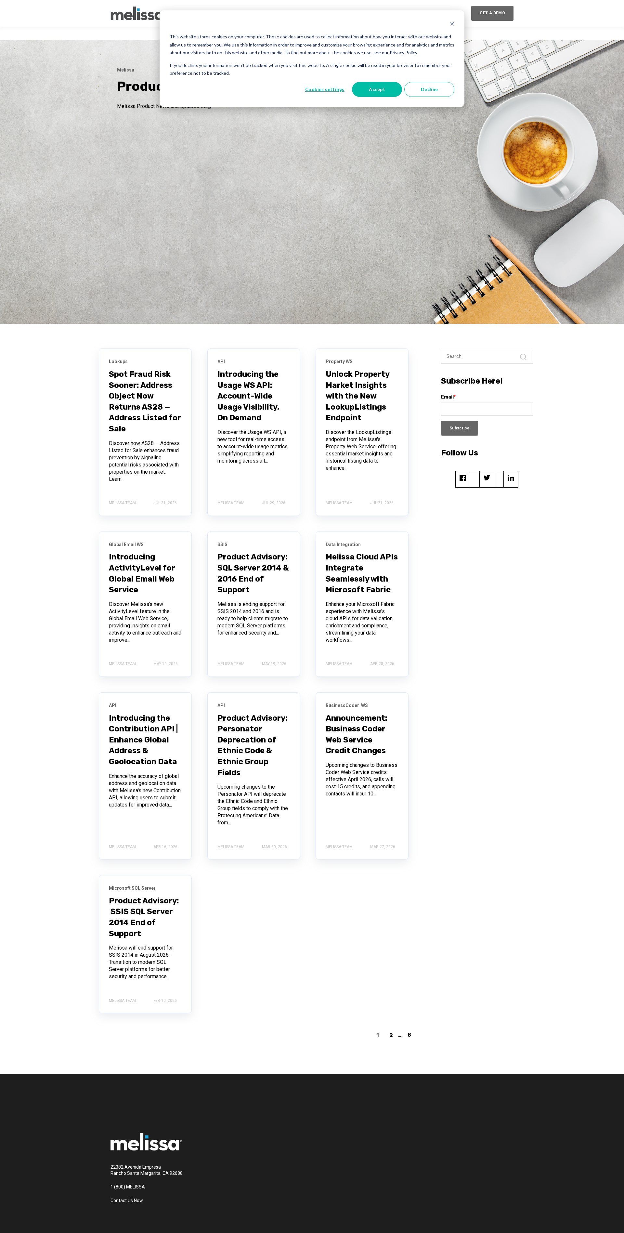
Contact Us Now (126, 1200)
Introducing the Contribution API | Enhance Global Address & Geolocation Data (143, 740)
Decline (429, 89)
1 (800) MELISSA (127, 1186)
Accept (377, 89)
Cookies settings (324, 89)
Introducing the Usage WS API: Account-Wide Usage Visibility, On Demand (248, 396)
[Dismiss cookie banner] (452, 24)
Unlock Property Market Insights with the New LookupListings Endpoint (357, 396)
